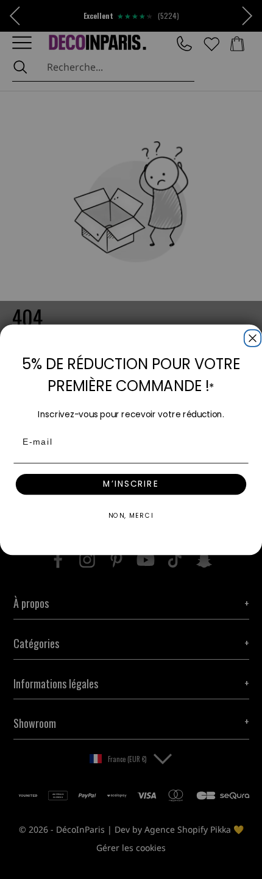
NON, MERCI (131, 515)
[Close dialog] (250, 336)
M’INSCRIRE (131, 484)
